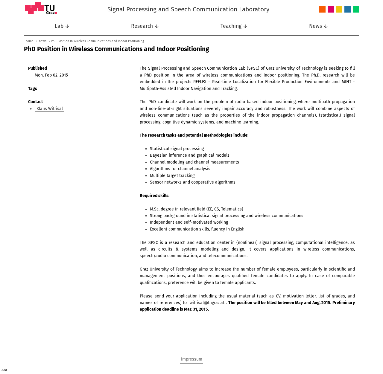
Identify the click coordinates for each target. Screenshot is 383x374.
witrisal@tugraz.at (207, 302)
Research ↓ (145, 26)
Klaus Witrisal (50, 108)
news (42, 41)
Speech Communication (347, 10)
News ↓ (318, 26)
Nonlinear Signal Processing (339, 10)
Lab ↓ (62, 26)
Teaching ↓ (234, 26)
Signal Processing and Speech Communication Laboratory (188, 9)
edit (4, 370)
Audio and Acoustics (322, 10)
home (29, 41)
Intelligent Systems (331, 10)
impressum (191, 359)
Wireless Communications (356, 10)
